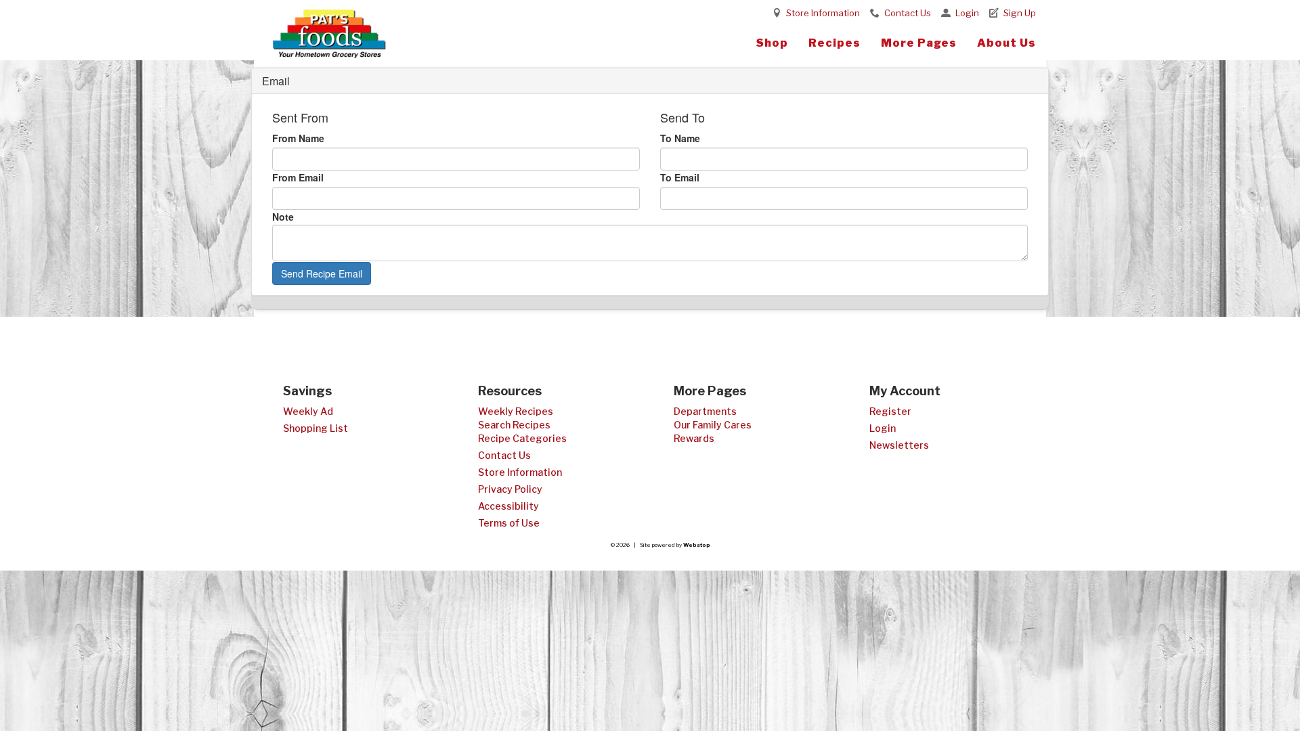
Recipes (834, 43)
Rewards (694, 438)
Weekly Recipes (515, 411)
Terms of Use (509, 523)
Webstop (696, 544)
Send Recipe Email (321, 273)
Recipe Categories (522, 438)
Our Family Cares (713, 424)
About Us (1006, 43)
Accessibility (508, 506)
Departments (705, 411)
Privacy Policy (510, 489)
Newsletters (899, 445)
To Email (679, 177)
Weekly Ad (308, 411)
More (919, 43)
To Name (680, 138)
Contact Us (907, 12)
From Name (298, 138)
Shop (772, 43)
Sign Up (1019, 12)
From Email (298, 177)
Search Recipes (514, 424)
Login (967, 12)
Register (890, 411)
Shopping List (315, 428)
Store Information (823, 12)
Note (283, 216)
